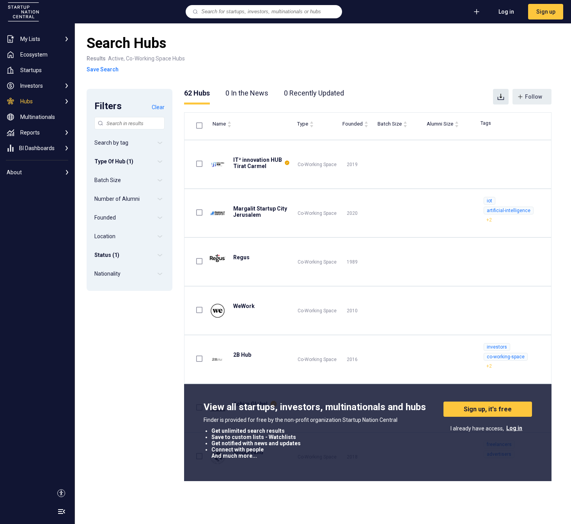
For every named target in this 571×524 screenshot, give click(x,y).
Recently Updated (314, 93)
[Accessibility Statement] (61, 493)
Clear (158, 107)
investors (497, 347)
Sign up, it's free (488, 409)
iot (489, 201)
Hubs (197, 93)
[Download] (501, 96)
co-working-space (506, 356)
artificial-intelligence (508, 210)
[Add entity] (476, 11)
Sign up (545, 12)
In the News (246, 93)
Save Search (103, 69)
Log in (506, 12)
